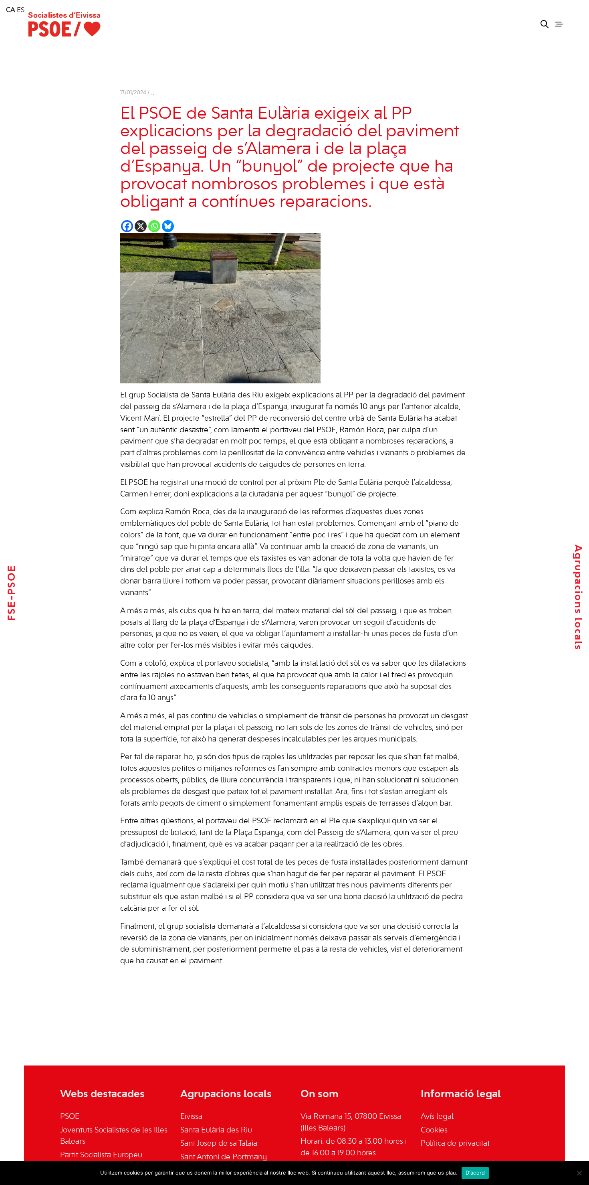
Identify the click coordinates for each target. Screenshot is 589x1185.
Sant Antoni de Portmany (223, 1157)
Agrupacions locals (578, 597)
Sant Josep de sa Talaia (218, 1143)
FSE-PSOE (12, 593)
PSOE (69, 1116)
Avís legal (437, 1116)
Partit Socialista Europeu (101, 1155)
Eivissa (191, 1116)
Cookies (434, 1130)
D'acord (475, 1172)
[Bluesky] (168, 226)
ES (20, 10)
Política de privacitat (455, 1143)
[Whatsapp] (154, 226)
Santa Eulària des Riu (216, 1130)
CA (10, 10)
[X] (141, 226)
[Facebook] (127, 226)
